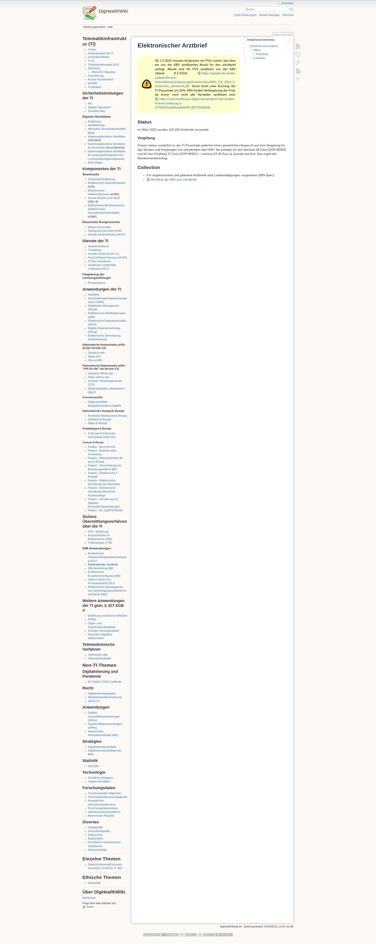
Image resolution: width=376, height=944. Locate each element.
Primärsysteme (97, 282)
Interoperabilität (97, 849)
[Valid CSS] (206, 934)
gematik (92, 83)
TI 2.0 (91, 61)
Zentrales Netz (96, 111)
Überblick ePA (96, 352)
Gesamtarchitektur (98, 57)
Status (256, 50)
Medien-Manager (269, 15)
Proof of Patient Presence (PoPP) (107, 257)
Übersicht (288, 15)
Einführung (94, 121)
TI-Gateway (94, 250)
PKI (90, 103)
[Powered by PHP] (170, 934)
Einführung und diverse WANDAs (107, 615)
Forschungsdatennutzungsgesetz (107, 797)
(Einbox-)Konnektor (99, 227)
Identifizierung (96, 125)
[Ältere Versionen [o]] (298, 54)
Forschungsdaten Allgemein (104, 793)
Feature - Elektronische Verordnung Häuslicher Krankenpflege (101, 491)
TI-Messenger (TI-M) (100, 542)
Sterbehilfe (94, 883)
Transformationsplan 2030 (103, 64)
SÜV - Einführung (98, 531)
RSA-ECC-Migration (104, 72)
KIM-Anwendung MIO (100, 568)
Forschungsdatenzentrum (103, 808)
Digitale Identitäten (99, 781)
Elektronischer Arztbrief (103, 564)
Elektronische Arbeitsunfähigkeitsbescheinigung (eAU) (107, 557)
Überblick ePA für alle (100, 373)
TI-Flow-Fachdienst (99, 261)
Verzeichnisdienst (98, 246)
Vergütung (262, 54)
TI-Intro (92, 49)
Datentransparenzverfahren (104, 812)
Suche (291, 9)
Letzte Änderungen (245, 15)
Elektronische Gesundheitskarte (107, 182)
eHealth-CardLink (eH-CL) (103, 253)
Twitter (90, 906)
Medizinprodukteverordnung (104, 697)
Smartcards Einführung (101, 179)
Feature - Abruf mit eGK (101, 446)
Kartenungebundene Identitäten (107, 136)
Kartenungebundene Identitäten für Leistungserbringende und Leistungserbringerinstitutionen (107, 155)
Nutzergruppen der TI (100, 53)
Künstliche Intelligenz (100, 777)
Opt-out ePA (95, 360)
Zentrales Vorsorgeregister (103, 630)
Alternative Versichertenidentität (106, 128)
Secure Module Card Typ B (104, 198)
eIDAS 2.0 (94, 701)
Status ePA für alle (98, 377)
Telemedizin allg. (98, 654)
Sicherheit (94, 68)
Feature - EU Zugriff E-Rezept (105, 510)
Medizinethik (95, 838)
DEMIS (92, 619)
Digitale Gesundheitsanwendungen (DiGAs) (104, 716)
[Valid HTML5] (188, 934)
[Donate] (152, 934)
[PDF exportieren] (298, 71)
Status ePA (94, 356)
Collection (259, 58)
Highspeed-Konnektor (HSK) (105, 230)
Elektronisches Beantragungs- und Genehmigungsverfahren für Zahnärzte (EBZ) (107, 590)
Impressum (89, 897)
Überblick (93, 294)
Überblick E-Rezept (99, 419)
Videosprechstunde (99, 658)
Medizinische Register (101, 815)
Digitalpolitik (95, 827)
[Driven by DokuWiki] (224, 934)
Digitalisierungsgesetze (102, 693)
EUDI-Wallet (95, 162)
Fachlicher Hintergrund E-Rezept (107, 415)
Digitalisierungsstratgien (102, 746)
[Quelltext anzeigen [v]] (298, 46)
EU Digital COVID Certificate (104, 681)
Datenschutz (95, 834)
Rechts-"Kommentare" (101, 79)
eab (110, 27)
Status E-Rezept (97, 423)
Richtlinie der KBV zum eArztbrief (173, 179)
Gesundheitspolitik (99, 831)
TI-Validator (94, 87)
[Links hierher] (298, 63)
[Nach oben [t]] (298, 79)
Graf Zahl (93, 766)
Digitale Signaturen (99, 107)
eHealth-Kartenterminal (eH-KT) (107, 234)
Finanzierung (96, 75)
